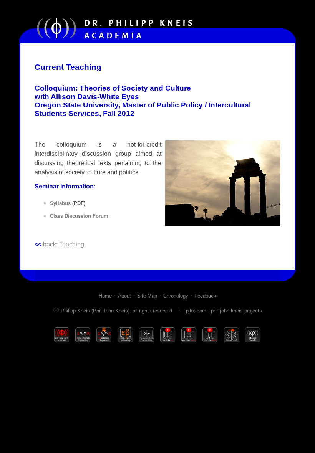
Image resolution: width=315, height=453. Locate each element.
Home (105, 296)
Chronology (175, 296)
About (124, 296)
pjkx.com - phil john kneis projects (224, 311)
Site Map (147, 296)
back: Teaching (59, 244)
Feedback (205, 296)
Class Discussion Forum (79, 216)
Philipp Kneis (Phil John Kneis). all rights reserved (116, 311)
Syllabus (60, 203)
